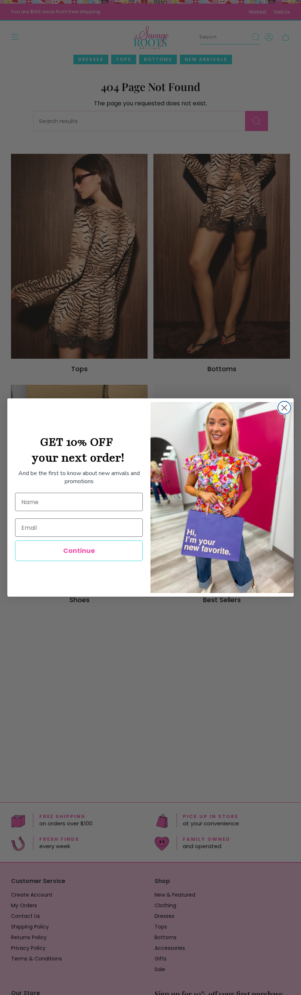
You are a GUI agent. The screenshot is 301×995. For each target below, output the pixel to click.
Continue (79, 550)
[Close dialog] (284, 407)
